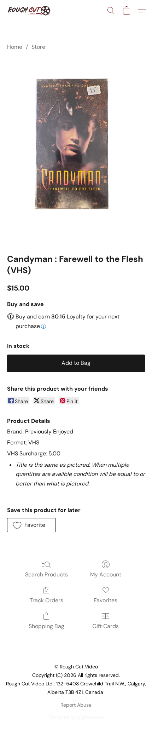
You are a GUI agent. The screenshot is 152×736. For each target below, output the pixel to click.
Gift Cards (105, 626)
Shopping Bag (46, 626)
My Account (105, 574)
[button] (30, 10)
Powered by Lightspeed (76, 717)
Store (38, 47)
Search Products (46, 574)
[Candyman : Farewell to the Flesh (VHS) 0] (76, 151)
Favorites (105, 600)
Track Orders (46, 600)
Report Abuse (76, 705)
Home (14, 47)
